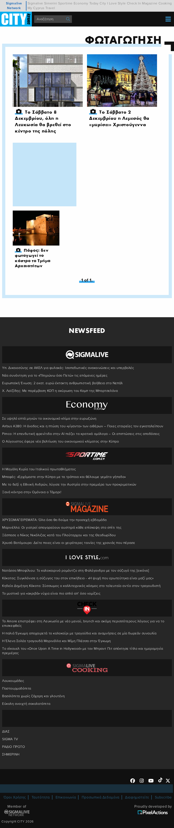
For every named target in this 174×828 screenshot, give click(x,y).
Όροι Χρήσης (15, 797)
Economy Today (86, 3)
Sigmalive (35, 3)
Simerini (50, 3)
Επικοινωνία (66, 797)
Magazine (149, 3)
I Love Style (116, 3)
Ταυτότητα (41, 797)
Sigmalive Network (14, 5)
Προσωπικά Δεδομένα (100, 797)
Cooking (165, 3)
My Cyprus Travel (41, 8)
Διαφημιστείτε (137, 797)
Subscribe (163, 797)
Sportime (65, 3)
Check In (134, 3)
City (103, 3)
